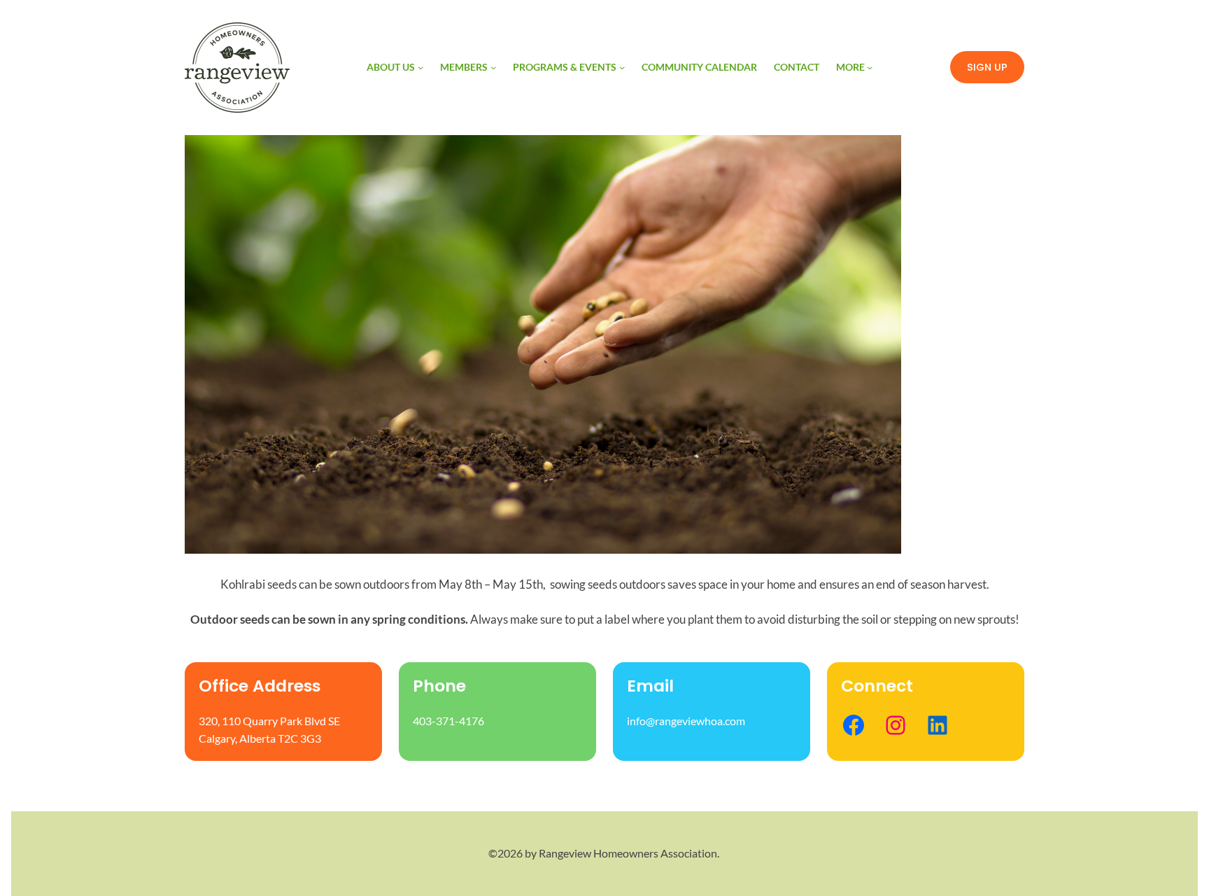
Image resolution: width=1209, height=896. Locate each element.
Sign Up (987, 67)
